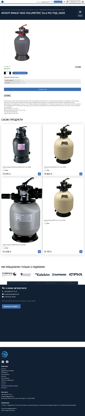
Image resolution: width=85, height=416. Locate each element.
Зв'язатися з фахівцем (80, 16)
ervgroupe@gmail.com (11, 294)
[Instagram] (2, 362)
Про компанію (5, 374)
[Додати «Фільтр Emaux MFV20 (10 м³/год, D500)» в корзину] (80, 173)
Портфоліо (4, 372)
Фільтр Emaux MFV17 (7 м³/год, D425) (54, 220)
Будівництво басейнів (7, 370)
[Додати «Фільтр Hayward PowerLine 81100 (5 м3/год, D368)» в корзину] (39, 173)
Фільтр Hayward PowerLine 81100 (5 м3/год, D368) (17, 167)
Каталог (3, 368)
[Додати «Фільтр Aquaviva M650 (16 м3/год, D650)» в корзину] (39, 251)
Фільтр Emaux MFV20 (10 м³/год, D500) (55, 167)
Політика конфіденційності (9, 408)
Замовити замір (42, 89)
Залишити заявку (11, 306)
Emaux (23, 82)
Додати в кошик (21, 73)
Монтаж (3, 376)
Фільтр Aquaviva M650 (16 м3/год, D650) (14, 244)
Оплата (3, 382)
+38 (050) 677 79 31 (75, 1)
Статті (3, 384)
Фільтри (4, 168)
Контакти (4, 387)
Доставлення (5, 378)
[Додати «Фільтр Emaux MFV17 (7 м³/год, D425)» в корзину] (80, 251)
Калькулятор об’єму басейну (9, 386)
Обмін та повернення (7, 380)
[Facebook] (7, 362)
